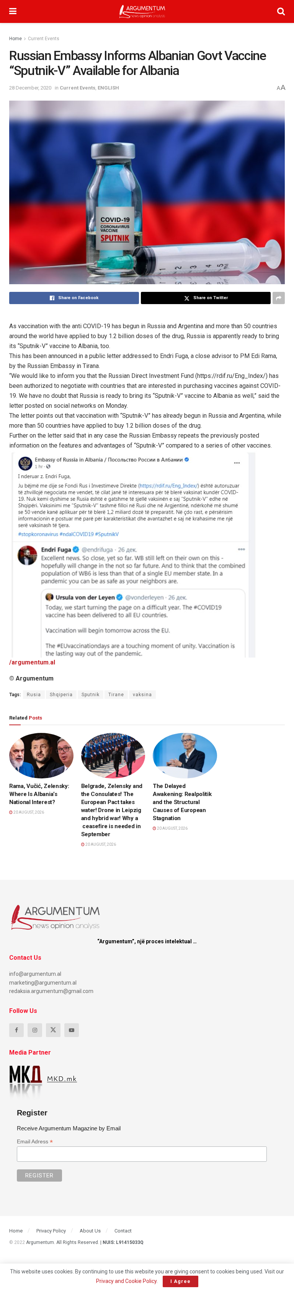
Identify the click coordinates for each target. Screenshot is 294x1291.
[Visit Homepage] (142, 11)
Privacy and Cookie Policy (126, 1281)
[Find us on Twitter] (53, 1030)
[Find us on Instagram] (35, 1030)
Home (15, 38)
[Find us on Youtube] (71, 1030)
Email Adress (35, 1141)
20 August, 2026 (28, 812)
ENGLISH (108, 88)
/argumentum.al (32, 662)
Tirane (116, 694)
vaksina (142, 694)
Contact (123, 1231)
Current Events (43, 38)
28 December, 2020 (30, 88)
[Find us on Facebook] (16, 1030)
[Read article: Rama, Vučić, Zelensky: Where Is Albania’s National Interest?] (41, 756)
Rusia (34, 694)
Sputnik (91, 694)
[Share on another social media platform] (279, 298)
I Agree (180, 1281)
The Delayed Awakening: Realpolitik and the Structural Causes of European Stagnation (182, 802)
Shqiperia (61, 694)
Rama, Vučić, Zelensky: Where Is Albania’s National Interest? (39, 794)
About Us (90, 1231)
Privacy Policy (51, 1231)
